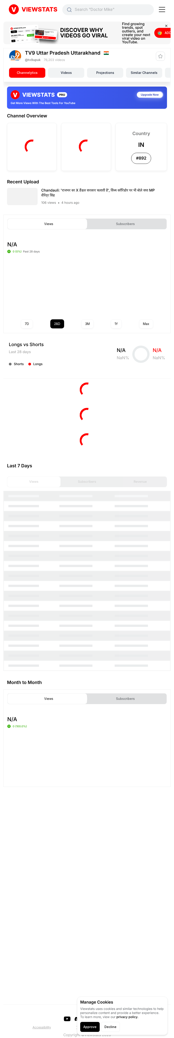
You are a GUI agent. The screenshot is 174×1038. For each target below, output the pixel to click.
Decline (110, 1027)
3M (87, 324)
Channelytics (27, 73)
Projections (105, 73)
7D (27, 324)
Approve (90, 1027)
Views (48, 224)
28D (57, 324)
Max (146, 324)
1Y (116, 324)
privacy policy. (127, 1017)
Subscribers (125, 224)
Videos (66, 73)
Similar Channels (144, 73)
